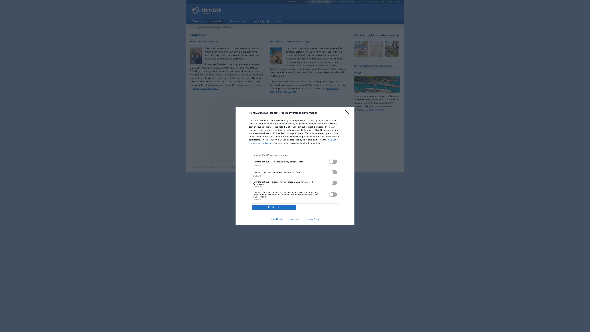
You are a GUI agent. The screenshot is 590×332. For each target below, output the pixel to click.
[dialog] (295, 166)
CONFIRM (273, 207)
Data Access (295, 219)
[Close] (348, 113)
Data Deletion (277, 219)
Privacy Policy (312, 219)
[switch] (333, 162)
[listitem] (295, 154)
